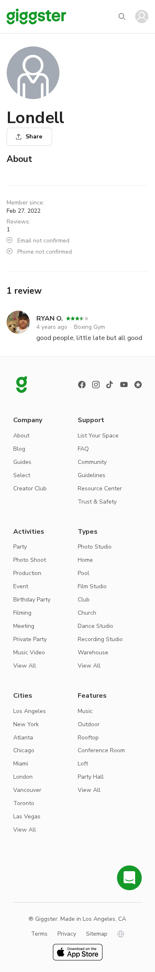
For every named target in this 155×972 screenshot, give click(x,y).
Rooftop (88, 737)
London (23, 777)
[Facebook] (82, 384)
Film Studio (92, 586)
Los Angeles (29, 711)
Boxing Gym (89, 327)
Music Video (29, 652)
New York (26, 724)
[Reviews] (138, 384)
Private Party (30, 639)
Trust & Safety (97, 502)
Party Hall (91, 777)
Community (92, 462)
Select (21, 475)
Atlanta (23, 737)
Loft (83, 764)
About (21, 436)
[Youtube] (124, 384)
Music (85, 711)
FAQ (83, 449)
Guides (22, 462)
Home (85, 560)
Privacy (66, 934)
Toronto (23, 803)
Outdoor (89, 724)
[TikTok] (110, 384)
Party (20, 547)
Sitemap (96, 934)
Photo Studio (95, 547)
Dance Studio (95, 626)
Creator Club (30, 488)
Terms (39, 934)
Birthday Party (31, 600)
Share (34, 136)
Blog (19, 449)
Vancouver (27, 790)
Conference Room (101, 750)
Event (20, 586)
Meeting (23, 626)
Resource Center (100, 488)
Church (87, 613)
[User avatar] (141, 16)
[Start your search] (122, 16)
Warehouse (93, 652)
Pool (83, 573)
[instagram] (96, 384)
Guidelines (91, 475)
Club (84, 600)
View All (24, 666)
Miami (20, 764)
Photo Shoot (29, 560)
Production (27, 573)
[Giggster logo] (21, 384)
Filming (22, 613)
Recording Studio (100, 639)
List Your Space (98, 436)
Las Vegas (27, 816)
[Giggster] (36, 16)
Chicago (23, 750)
